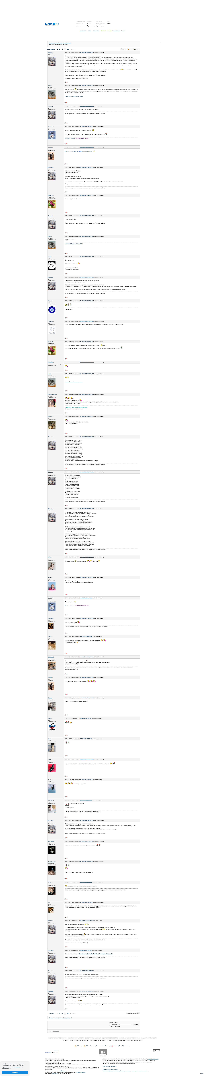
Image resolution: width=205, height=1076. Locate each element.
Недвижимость (80, 21)
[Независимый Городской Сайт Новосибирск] (52, 24)
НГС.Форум (51, 42)
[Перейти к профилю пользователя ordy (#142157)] (50, 912)
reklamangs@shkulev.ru (153, 1059)
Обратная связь (126, 1045)
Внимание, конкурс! (106, 30)
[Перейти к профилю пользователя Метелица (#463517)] (51, 65)
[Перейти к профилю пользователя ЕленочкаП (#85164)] (51, 669)
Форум (78, 25)
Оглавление (83, 30)
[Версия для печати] (65, 82)
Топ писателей (99, 1045)
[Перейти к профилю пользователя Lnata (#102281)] (51, 731)
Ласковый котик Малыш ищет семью (74, 96)
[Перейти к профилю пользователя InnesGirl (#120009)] (51, 139)
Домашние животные (58, 42)
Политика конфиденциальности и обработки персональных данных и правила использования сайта (125, 1070)
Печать (124, 49)
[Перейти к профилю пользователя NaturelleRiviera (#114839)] (51, 406)
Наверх (201, 1073)
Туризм (89, 21)
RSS (130, 49)
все (68, 49)
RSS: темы (79, 1045)
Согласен (15, 1072)
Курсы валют (91, 25)
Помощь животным (67, 42)
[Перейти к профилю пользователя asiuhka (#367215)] (51, 269)
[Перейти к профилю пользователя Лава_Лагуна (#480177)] (51, 874)
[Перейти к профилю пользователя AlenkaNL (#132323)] (51, 333)
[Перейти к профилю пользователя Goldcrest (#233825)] (51, 812)
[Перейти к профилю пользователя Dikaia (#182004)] (51, 894)
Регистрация (96, 30)
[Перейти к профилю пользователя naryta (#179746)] (51, 771)
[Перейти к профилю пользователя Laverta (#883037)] (51, 159)
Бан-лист (107, 1045)
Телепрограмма (100, 23)
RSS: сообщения (90, 1045)
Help (119, 1045)
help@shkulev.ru (55, 1073)
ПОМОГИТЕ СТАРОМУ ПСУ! (86, 597)
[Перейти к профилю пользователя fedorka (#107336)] (51, 710)
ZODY (108, 23)
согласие (16, 1067)
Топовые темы (117, 30)
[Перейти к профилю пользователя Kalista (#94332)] (51, 313)
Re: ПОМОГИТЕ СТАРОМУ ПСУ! (87, 52)
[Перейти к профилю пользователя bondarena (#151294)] (50, 628)
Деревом (137, 49)
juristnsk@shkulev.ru (80, 1072)
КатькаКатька (56, 1031)
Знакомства (79, 23)
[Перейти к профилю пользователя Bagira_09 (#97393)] (51, 208)
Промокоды (99, 25)
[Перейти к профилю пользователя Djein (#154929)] (51, 751)
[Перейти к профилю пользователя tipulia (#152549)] (51, 649)
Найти (89, 30)
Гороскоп (99, 21)
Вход (124, 30)
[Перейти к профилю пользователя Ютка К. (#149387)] (51, 429)
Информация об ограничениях (109, 1066)
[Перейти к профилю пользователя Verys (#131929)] (51, 590)
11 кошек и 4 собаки (70, 138)
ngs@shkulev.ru (62, 1070)
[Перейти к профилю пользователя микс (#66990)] (51, 98)
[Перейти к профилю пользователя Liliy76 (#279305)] (51, 569)
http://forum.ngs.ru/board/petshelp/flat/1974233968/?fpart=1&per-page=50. (95, 953)
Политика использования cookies (110, 1069)
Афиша (89, 23)
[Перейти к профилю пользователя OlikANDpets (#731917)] (51, 853)
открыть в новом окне (116, 1026)
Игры (108, 21)
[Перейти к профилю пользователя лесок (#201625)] (51, 792)
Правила (114, 1045)
